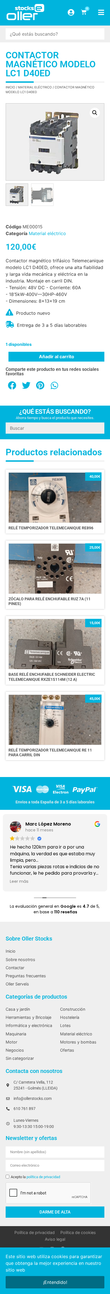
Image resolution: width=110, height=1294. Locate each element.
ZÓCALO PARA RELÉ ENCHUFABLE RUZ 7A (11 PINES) (49, 601)
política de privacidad (43, 1177)
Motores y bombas (78, 1042)
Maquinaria (16, 1033)
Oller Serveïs (17, 984)
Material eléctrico (35, 87)
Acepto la (35, 1177)
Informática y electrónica (29, 1025)
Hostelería (69, 1017)
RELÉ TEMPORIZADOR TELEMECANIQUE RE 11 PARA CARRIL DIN (50, 752)
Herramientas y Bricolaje (28, 1017)
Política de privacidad (34, 1232)
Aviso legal (55, 1239)
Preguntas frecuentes (26, 975)
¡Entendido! (55, 1282)
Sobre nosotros (20, 959)
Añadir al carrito (56, 356)
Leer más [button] (19, 881)
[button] (95, 113)
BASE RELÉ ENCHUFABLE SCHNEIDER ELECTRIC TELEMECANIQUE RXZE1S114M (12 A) (51, 677)
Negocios (15, 1050)
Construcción (72, 1009)
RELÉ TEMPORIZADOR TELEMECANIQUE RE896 (50, 528)
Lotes (65, 1025)
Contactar (15, 967)
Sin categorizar (20, 1058)
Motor (11, 1042)
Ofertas (67, 1050)
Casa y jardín (18, 1009)
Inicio (10, 87)
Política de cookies (78, 1232)
